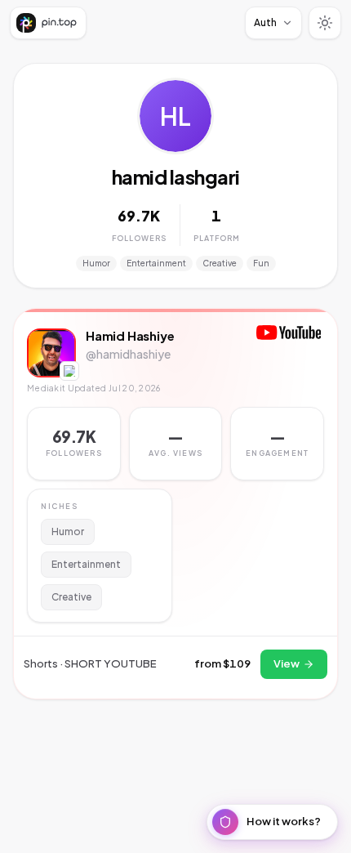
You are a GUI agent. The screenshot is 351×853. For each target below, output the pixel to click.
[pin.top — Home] (48, 23)
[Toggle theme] (325, 23)
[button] (176, 443)
